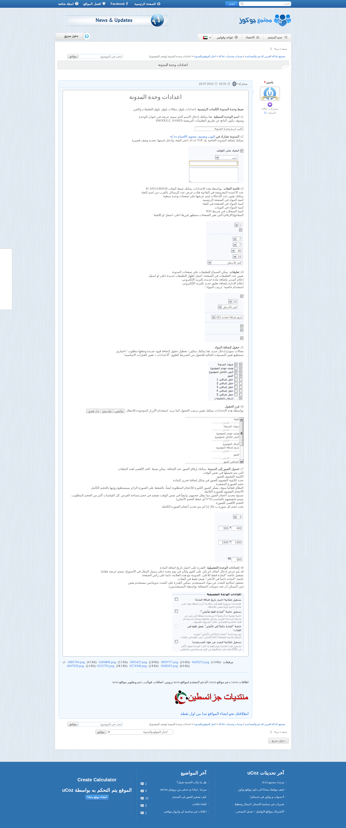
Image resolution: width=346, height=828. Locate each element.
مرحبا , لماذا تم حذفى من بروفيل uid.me (183, 789)
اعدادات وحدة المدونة (179, 56)
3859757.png (169, 662)
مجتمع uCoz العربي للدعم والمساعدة (265, 56)
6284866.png (107, 662)
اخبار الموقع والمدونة (205, 56)
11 (265, 112)
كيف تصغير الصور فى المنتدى (189, 797)
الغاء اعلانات (199, 804)
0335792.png (105, 666)
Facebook (118, 4)
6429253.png (200, 662)
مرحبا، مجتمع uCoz (273, 782)
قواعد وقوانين (225, 37)
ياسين (269, 82)
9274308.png (138, 666)
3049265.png (169, 666)
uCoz (67, 790)
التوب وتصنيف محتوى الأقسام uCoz (192, 136)
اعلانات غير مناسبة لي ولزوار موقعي (185, 811)
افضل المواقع (92, 4)
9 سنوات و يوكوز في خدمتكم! (267, 797)
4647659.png (75, 666)
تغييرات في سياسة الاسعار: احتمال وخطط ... (258, 804)
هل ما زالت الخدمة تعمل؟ (191, 782)
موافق (72, 56)
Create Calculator (97, 779)
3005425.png (138, 662)
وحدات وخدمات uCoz (230, 56)
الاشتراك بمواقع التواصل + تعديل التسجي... (259, 811)
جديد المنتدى (275, 37)
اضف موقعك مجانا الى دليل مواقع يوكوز (261, 789)
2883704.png (76, 662)
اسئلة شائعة (66, 4)
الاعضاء (250, 37)
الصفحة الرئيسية (145, 4)
